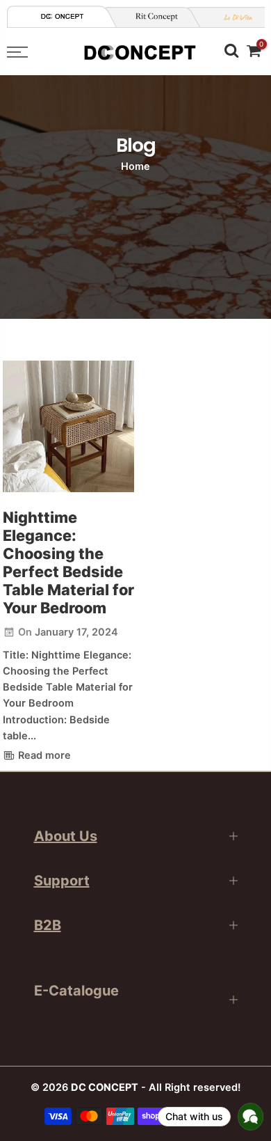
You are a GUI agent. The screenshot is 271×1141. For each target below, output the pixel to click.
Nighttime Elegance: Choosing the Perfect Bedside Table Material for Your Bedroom (68, 562)
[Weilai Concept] (62, 16)
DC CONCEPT (104, 1087)
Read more (43, 755)
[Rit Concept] (151, 17)
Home (135, 166)
